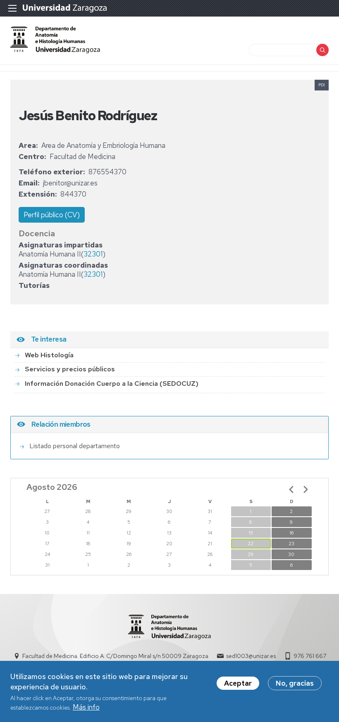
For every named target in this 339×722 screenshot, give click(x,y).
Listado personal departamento (74, 446)
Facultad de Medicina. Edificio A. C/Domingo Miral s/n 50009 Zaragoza (115, 656)
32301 (93, 254)
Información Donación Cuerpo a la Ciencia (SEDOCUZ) (111, 383)
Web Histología (49, 355)
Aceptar (238, 683)
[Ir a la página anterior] (291, 489)
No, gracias (295, 683)
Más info (86, 707)
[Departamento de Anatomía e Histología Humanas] (55, 50)
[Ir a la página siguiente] (305, 489)
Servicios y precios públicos (70, 369)
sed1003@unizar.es (251, 656)
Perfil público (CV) (52, 214)
